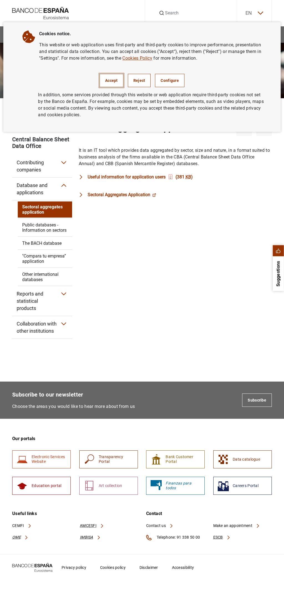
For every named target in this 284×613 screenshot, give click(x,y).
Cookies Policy (137, 58)
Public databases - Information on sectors (44, 227)
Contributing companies (30, 166)
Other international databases (40, 277)
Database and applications (32, 188)
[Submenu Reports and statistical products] (64, 294)
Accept (111, 80)
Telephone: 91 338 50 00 (178, 537)
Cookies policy (113, 567)
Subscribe (257, 400)
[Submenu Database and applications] (64, 185)
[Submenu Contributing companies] (64, 162)
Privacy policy (74, 567)
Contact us (156, 525)
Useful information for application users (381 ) (140, 177)
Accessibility (183, 567)
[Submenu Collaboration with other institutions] (64, 324)
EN (248, 13)
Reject (139, 80)
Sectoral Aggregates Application (119, 194)
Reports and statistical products (30, 301)
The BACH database (42, 243)
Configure (170, 80)
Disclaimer (149, 567)
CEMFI (18, 525)
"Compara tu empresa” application (44, 258)
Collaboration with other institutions (37, 327)
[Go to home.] (40, 12)
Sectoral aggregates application (42, 209)
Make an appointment (233, 525)
